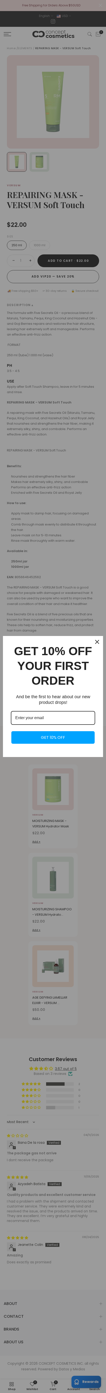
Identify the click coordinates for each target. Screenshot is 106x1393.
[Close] (97, 642)
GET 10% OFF (53, 737)
